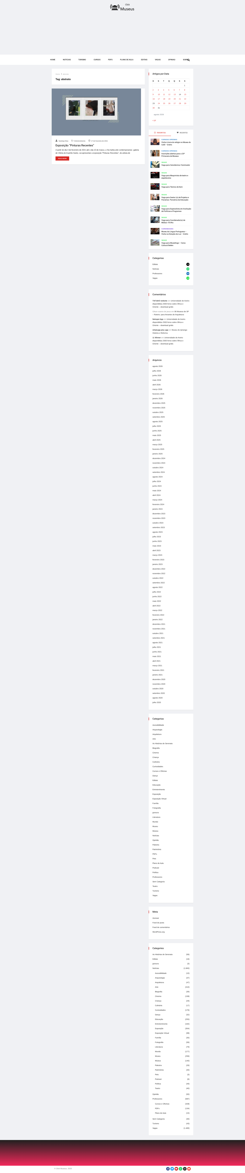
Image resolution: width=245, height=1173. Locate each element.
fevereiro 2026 (158, 394)
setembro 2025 (158, 417)
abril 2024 (156, 495)
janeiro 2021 (157, 675)
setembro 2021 (158, 638)
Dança (155, 776)
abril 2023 (156, 550)
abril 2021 (156, 661)
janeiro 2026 (157, 398)
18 (164, 99)
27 (175, 103)
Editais (144, 59)
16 (154, 99)
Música (155, 831)
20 (175, 99)
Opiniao (171, 59)
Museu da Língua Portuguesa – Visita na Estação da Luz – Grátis (174, 232)
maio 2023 (156, 546)
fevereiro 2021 (158, 670)
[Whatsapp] (180, 1169)
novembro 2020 (158, 684)
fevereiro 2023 (158, 560)
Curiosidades (167, 229)
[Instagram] (185, 1169)
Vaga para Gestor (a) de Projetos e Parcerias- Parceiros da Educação (175, 198)
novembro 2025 (158, 408)
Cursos (97, 59)
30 (154, 108)
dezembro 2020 (158, 679)
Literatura (156, 817)
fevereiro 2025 (158, 449)
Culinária (156, 762)
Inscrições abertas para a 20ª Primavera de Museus (173, 154)
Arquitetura (156, 734)
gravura (155, 813)
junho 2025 (157, 431)
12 (169, 94)
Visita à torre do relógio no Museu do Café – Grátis (176, 143)
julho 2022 (156, 592)
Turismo (82, 59)
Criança (155, 757)
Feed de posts (158, 923)
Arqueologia (157, 730)
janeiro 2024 (157, 509)
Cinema (155, 753)
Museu (155, 826)
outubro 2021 (157, 633)
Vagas (158, 59)
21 (180, 99)
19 (169, 99)
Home (52, 59)
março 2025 (157, 444)
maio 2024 (156, 491)
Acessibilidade (158, 725)
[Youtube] (176, 1169)
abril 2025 (156, 440)
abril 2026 (156, 385)
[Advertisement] (122, 33)
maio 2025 (156, 435)
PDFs (110, 59)
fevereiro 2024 (158, 504)
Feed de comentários (161, 927)
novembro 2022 (158, 573)
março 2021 (157, 666)
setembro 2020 (158, 693)
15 (185, 94)
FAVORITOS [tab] (161, 132)
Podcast (155, 868)
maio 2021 (156, 656)
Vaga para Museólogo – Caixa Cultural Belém (173, 244)
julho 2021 (156, 647)
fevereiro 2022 (158, 615)
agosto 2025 (157, 421)
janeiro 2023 (157, 564)
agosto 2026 (157, 366)
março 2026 (157, 389)
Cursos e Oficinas (169, 139)
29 (185, 103)
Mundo (155, 822)
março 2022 (157, 610)
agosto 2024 (157, 477)
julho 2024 (156, 481)
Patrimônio (156, 849)
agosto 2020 (157, 698)
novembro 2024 (158, 463)
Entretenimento (79, 141)
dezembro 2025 (158, 403)
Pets (154, 859)
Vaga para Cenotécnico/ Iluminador (175, 165)
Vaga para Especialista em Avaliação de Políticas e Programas (176, 210)
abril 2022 (156, 606)
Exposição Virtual (159, 799)
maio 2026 (156, 380)
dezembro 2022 (158, 569)
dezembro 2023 (158, 514)
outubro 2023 (157, 523)
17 (159, 99)
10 (159, 94)
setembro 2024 (158, 472)
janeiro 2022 (157, 619)
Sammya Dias (63, 141)
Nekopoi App (157, 319)
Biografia (156, 748)
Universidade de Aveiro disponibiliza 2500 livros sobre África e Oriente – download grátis (170, 304)
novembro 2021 (158, 629)
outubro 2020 (157, 689)
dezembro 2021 (158, 624)
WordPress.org (158, 932)
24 (159, 103)
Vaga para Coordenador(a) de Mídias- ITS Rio (173, 221)
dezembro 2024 (158, 458)
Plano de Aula (126, 59)
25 (164, 103)
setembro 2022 (158, 583)
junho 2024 (157, 486)
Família (155, 803)
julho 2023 (156, 537)
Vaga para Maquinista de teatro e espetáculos (174, 176)
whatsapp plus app (160, 330)
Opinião (155, 840)
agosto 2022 (157, 587)
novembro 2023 (158, 518)
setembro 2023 (158, 527)
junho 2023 (157, 541)
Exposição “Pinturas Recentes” (75, 145)
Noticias (67, 59)
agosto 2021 (157, 643)
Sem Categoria (158, 882)
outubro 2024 (157, 468)
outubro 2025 (157, 412)
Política (155, 872)
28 (180, 103)
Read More (62, 158)
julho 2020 (156, 702)
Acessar (155, 918)
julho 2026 (156, 371)
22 (185, 99)
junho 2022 (157, 596)
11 (164, 94)
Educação (156, 785)
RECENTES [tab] (183, 132)
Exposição (156, 794)
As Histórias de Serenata (162, 743)
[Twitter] (172, 1169)
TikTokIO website (159, 301)
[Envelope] (189, 1169)
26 (169, 103)
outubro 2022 (157, 578)
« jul (154, 120)
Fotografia (156, 808)
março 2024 (157, 500)
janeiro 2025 (157, 454)
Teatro (155, 886)
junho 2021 (157, 652)
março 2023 (157, 555)
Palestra (155, 845)
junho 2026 (157, 375)
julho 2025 (156, 426)
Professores (157, 273)
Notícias (155, 269)
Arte (154, 739)
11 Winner (156, 338)
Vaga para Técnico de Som (172, 187)
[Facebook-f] (168, 1169)
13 (175, 94)
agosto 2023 (157, 532)
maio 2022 (156, 601)
